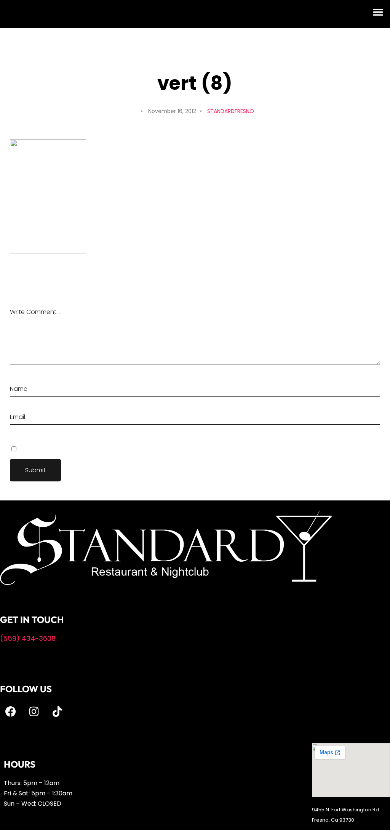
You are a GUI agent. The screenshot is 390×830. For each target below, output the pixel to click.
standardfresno (230, 111)
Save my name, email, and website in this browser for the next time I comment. (115, 448)
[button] (378, 12)
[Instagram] (34, 711)
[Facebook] (10, 711)
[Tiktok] (57, 711)
